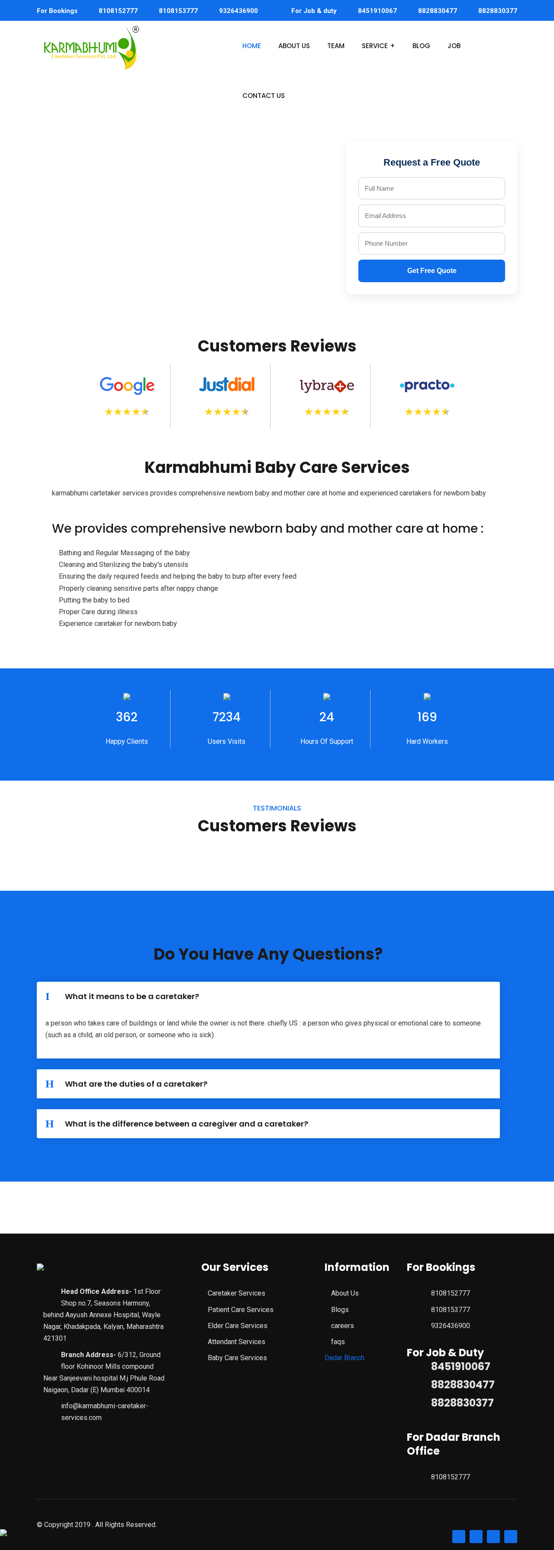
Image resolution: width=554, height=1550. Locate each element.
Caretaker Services (236, 1293)
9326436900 (238, 11)
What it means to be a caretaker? (132, 996)
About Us (294, 45)
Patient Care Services (241, 1310)
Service (375, 45)
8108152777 (118, 11)
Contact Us (263, 95)
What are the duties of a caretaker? (136, 1083)
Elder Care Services (237, 1326)
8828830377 (497, 11)
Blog (421, 45)
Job (454, 45)
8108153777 (178, 11)
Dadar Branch (344, 1358)
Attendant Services (236, 1342)
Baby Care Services (237, 1358)
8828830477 (437, 11)
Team (336, 45)
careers (342, 1326)
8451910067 (377, 11)
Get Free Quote (432, 270)
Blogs (340, 1310)
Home (251, 45)
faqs (338, 1342)
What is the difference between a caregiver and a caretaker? (186, 1123)
